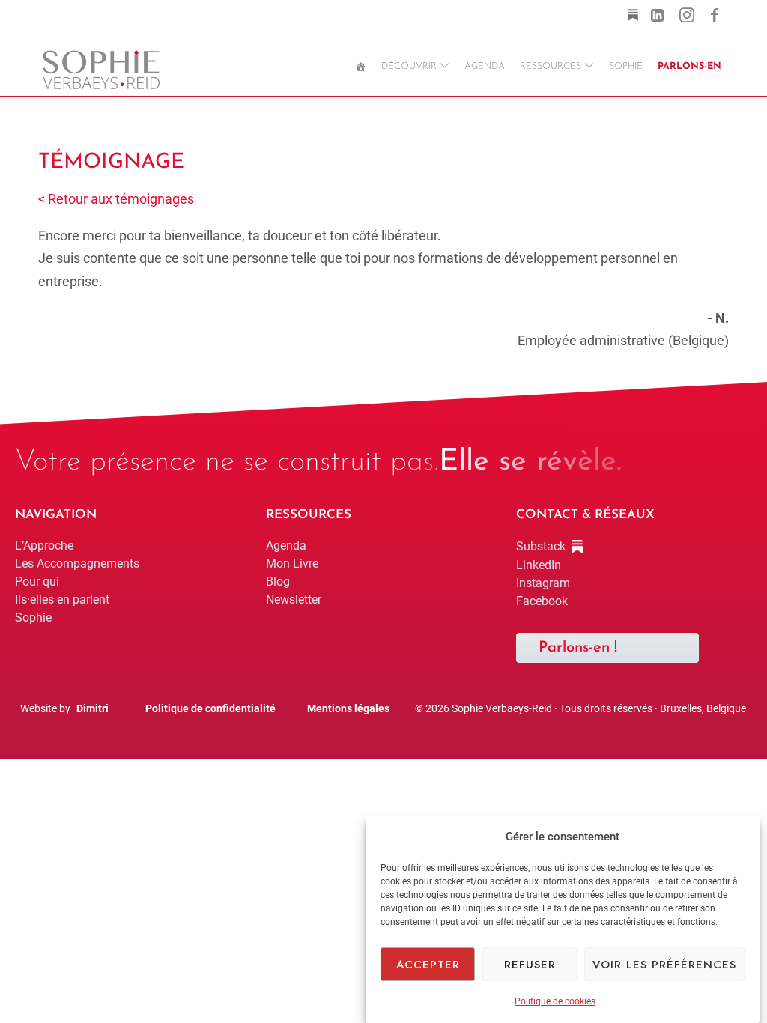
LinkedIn (538, 565)
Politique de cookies (555, 1001)
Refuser (530, 964)
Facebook (542, 601)
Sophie (33, 617)
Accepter (428, 964)
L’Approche (44, 545)
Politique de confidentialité (210, 708)
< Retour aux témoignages (116, 199)
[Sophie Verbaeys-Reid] (101, 67)
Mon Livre (292, 563)
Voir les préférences (664, 964)
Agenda (286, 545)
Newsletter (293, 599)
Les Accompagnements (77, 563)
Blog (278, 581)
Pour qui (37, 581)
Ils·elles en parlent (62, 599)
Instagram (543, 583)
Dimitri (92, 708)
